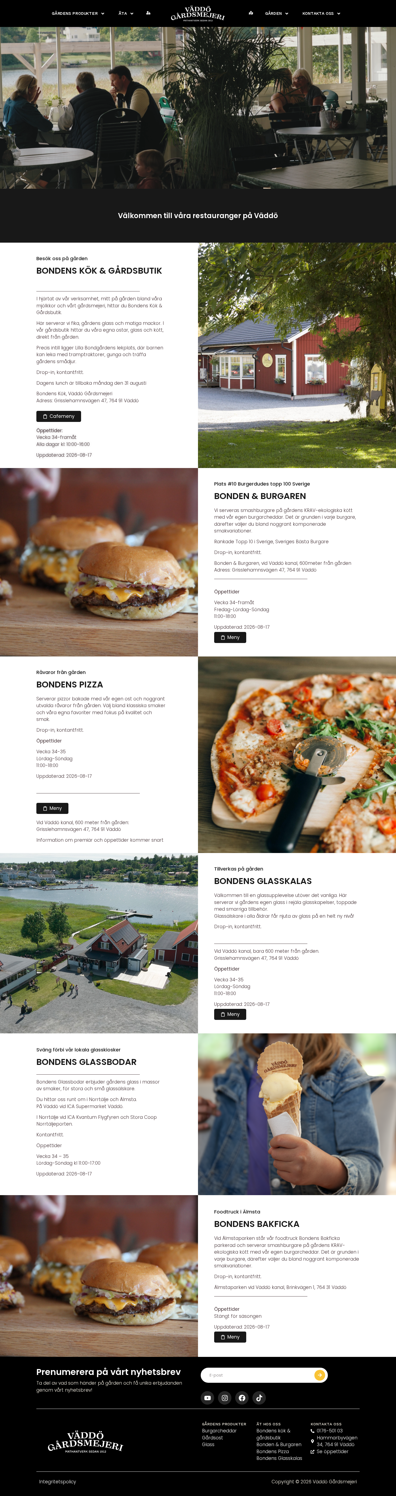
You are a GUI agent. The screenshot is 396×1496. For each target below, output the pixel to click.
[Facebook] (242, 1398)
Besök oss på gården (62, 258)
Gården (273, 13)
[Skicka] (319, 1375)
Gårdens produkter (75, 13)
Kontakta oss (318, 13)
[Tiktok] (259, 1398)
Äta (123, 13)
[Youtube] (207, 1398)
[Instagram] (224, 1398)
